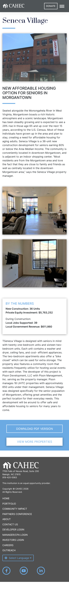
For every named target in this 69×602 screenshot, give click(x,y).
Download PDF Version (34, 428)
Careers (7, 545)
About (6, 519)
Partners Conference (17, 514)
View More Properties (34, 441)
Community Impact (14, 508)
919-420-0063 (9, 477)
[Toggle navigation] (61, 6)
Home (5, 498)
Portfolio (9, 503)
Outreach (9, 550)
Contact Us (10, 524)
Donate (51, 6)
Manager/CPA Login (15, 534)
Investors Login (13, 539)
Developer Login (13, 529)
